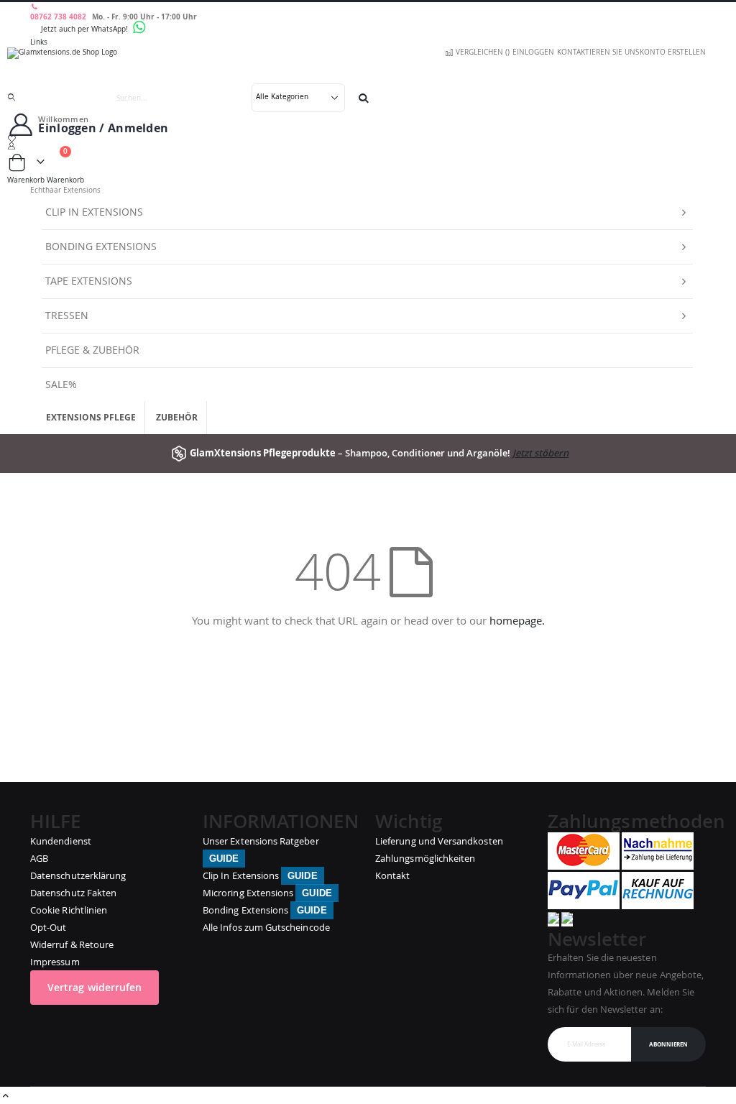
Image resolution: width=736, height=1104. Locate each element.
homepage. (517, 620)
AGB (39, 858)
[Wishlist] (368, 138)
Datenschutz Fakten (73, 892)
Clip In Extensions (260, 875)
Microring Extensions (267, 892)
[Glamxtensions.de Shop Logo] (368, 65)
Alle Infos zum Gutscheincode (266, 927)
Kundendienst (60, 840)
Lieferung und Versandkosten (439, 840)
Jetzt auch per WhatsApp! (85, 29)
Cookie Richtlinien (68, 909)
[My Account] (368, 146)
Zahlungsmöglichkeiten (425, 858)
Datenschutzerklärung (78, 875)
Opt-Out (48, 927)
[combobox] (235, 97)
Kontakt (392, 875)
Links (38, 42)
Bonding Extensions (265, 909)
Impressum (55, 961)
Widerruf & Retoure (72, 944)
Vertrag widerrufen (94, 987)
